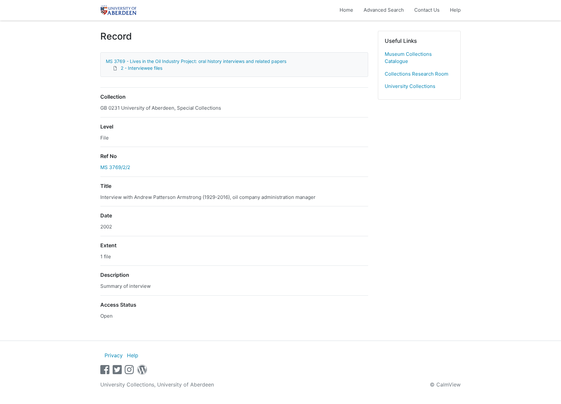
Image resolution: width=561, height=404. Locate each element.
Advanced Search (384, 10)
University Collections (410, 86)
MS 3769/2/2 (115, 167)
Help (455, 10)
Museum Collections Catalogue (408, 58)
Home (346, 10)
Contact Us (427, 10)
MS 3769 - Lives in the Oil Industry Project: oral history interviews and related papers (196, 61)
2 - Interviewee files (141, 68)
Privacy (114, 355)
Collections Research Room (416, 74)
